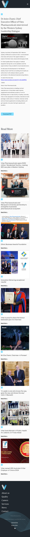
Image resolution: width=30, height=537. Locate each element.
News (4, 508)
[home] (13, 4)
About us (5, 493)
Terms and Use (14, 522)
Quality (5, 497)
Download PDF (7, 114)
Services (5, 504)
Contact (5, 511)
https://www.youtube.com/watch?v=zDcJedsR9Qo (14, 80)
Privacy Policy (14, 525)
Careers (5, 500)
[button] (27, 4)
